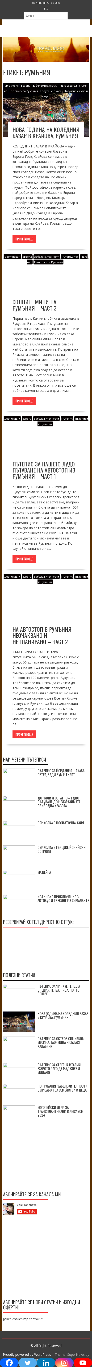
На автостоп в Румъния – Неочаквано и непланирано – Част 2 (44, 635)
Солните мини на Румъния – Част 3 (35, 304)
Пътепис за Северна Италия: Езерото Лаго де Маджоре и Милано (59, 1068)
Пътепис (67, 418)
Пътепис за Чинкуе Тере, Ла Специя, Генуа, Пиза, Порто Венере (59, 989)
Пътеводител (68, 85)
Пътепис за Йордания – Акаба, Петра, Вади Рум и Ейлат (61, 772)
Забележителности (45, 85)
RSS (46, 8)
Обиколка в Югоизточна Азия (61, 822)
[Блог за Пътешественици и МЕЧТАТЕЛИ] (46, 60)
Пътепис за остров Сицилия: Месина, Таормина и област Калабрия (61, 1042)
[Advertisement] (46, 1258)
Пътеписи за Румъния (23, 91)
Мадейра (44, 872)
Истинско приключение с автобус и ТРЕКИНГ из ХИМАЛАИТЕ (63, 898)
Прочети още (24, 239)
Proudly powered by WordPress (27, 1354)
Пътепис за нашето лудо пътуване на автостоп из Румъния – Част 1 (44, 470)
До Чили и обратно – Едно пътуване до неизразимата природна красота (59, 801)
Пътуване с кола (51, 91)
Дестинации (12, 256)
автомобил (12, 85)
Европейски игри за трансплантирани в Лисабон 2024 (60, 1111)
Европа (25, 85)
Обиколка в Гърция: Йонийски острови (62, 849)
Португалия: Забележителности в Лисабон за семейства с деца (63, 1087)
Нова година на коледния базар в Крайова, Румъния (46, 132)
